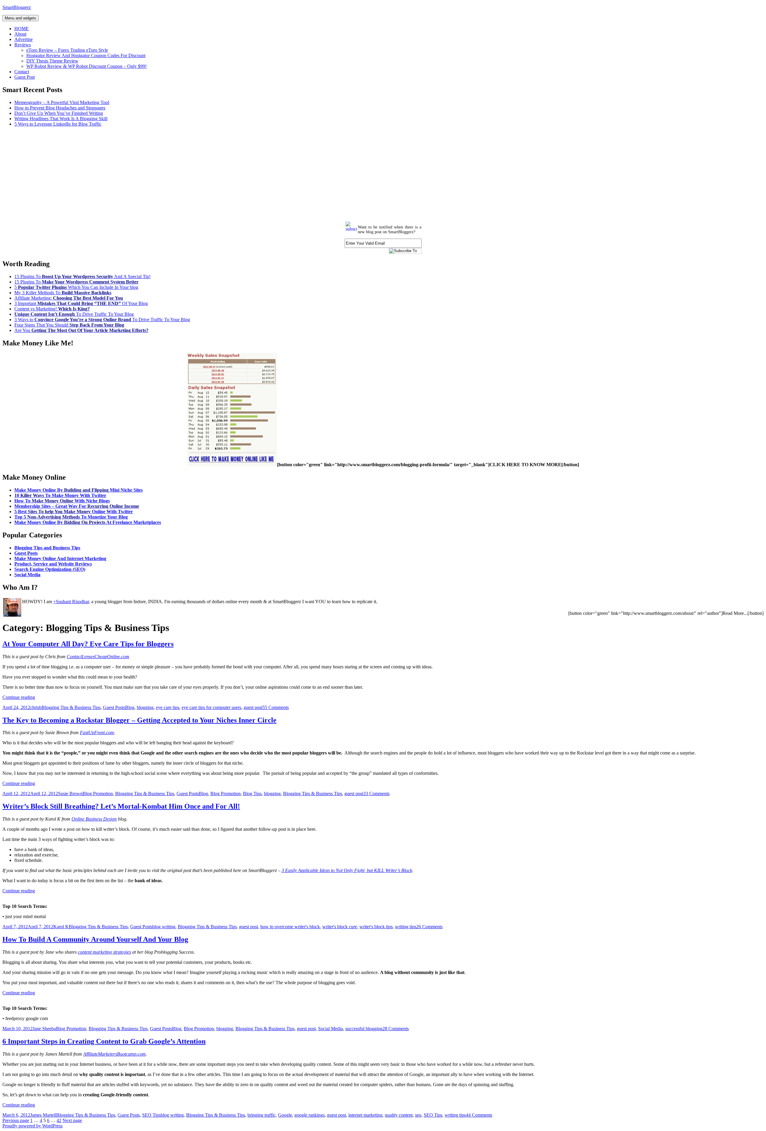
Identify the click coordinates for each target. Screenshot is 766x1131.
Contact (21, 71)
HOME (21, 28)
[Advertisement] (181, 173)
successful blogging (363, 1028)
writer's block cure (339, 926)
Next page (72, 1120)
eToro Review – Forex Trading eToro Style (67, 50)
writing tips (405, 926)
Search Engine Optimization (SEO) (49, 569)
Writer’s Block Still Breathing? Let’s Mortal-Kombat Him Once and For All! (121, 806)
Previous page (15, 1120)
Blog (129, 707)
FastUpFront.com (97, 732)
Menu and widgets (20, 18)
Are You (81, 330)
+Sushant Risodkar (71, 601)
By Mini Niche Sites (78, 490)
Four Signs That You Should (69, 324)
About (20, 33)
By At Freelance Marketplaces (87, 522)
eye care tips (167, 707)
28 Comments (395, 1028)
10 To (60, 495)
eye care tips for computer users (211, 707)
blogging (145, 707)
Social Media (27, 574)
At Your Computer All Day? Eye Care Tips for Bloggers (88, 644)
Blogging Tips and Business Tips (47, 547)
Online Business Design (94, 818)
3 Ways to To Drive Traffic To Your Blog (102, 319)
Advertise (23, 39)
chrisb (36, 707)
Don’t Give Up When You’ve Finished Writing (58, 113)
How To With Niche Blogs (62, 500)
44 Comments (479, 1115)
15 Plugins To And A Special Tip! (82, 276)
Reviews (22, 44)
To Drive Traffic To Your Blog (74, 314)
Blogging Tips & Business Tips (71, 707)
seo (418, 1115)
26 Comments (429, 926)
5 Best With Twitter (73, 511)
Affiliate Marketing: (68, 298)
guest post (253, 707)
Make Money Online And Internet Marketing (60, 558)
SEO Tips (151, 1115)
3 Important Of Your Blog (81, 303)
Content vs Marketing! (52, 308)
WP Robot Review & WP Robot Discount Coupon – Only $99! (86, 66)
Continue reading (18, 697)
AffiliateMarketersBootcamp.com (114, 1054)
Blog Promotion (98, 793)
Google (285, 1115)
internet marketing (365, 1115)
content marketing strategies (104, 952)
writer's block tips (376, 926)
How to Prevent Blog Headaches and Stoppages (59, 107)
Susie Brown (70, 793)
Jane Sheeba (44, 1028)
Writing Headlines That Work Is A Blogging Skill (60, 118)
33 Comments (376, 793)
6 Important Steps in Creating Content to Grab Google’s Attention (104, 1041)
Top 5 (71, 516)
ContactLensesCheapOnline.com (98, 656)
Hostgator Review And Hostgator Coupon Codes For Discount (85, 55)
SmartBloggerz (16, 7)
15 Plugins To (76, 281)
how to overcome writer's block (290, 926)
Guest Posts (26, 553)
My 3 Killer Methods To (62, 292)
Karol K (61, 926)
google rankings (309, 1115)
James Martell (43, 1115)
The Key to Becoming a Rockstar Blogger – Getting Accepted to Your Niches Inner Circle (139, 720)
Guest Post (24, 77)
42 (59, 1120)
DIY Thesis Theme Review (52, 60)
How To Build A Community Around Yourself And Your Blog (95, 939)
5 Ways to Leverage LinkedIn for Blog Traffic (57, 123)
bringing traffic (261, 1115)
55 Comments (275, 707)
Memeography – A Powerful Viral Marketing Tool (61, 102)
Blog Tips (252, 793)
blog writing (163, 926)
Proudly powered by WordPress (32, 1125)
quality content (399, 1115)
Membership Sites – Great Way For (76, 506)
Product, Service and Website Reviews (53, 563)
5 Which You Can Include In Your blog (76, 287)
